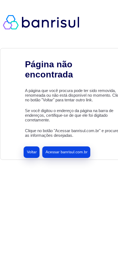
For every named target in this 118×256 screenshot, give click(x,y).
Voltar (32, 152)
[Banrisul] (44, 22)
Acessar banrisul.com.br (67, 152)
